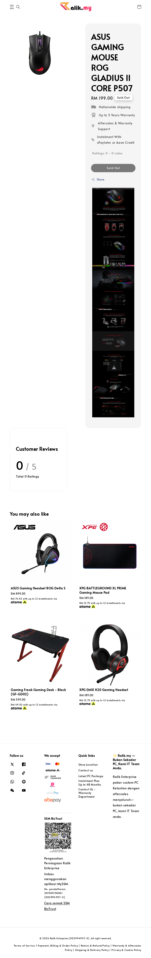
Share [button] (100, 179)
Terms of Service (24, 945)
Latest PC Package (90, 776)
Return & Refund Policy (95, 945)
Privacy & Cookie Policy (126, 950)
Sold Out (113, 168)
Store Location (88, 764)
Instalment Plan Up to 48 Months (89, 782)
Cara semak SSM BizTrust (57, 906)
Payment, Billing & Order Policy (58, 945)
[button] (11, 7)
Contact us (85, 770)
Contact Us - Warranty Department (87, 792)
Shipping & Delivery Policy (92, 950)
